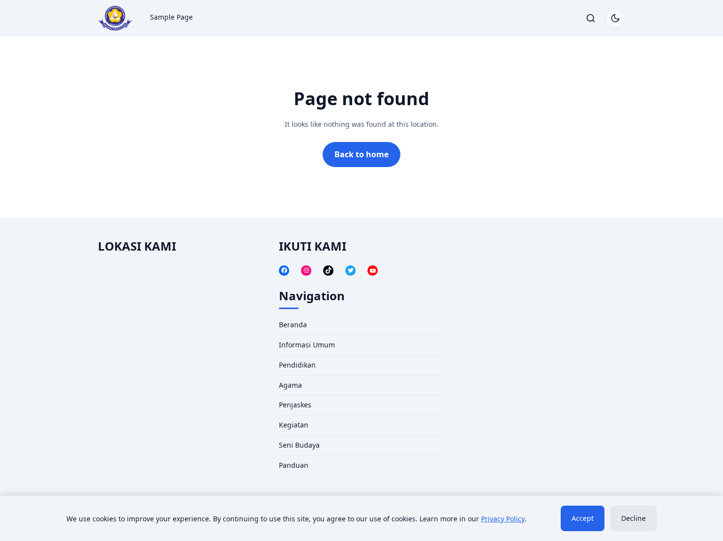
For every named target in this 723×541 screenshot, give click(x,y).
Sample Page (171, 17)
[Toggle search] (591, 18)
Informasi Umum (307, 344)
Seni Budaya (299, 445)
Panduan (293, 465)
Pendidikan (297, 365)
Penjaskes (295, 404)
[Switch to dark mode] (615, 18)
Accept (583, 518)
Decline (633, 518)
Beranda (293, 324)
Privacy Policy (503, 518)
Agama (290, 385)
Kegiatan (293, 424)
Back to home (361, 154)
